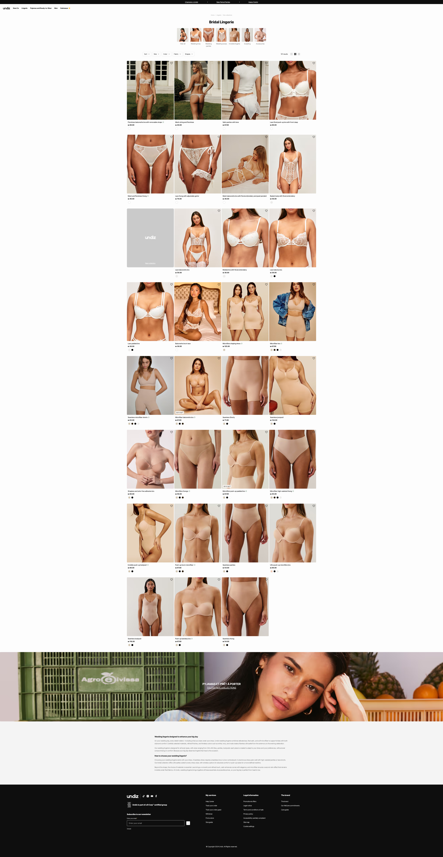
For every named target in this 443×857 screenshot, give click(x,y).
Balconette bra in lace (183, 343)
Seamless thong (228, 639)
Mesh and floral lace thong (137, 196)
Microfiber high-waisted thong (281, 491)
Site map (246, 822)
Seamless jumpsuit (277, 417)
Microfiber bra (275, 343)
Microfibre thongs (181, 491)
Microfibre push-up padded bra (234, 491)
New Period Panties (223, 2)
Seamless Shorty (229, 417)
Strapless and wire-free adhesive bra (141, 491)
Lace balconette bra (182, 270)
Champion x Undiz (191, 2)
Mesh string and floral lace (184, 122)
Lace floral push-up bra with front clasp (284, 122)
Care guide (285, 810)
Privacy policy (248, 814)
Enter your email (132, 818)
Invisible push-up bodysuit (137, 565)
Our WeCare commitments (290, 806)
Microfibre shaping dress (232, 343)
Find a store (210, 818)
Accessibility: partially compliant (254, 818)
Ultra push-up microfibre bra (280, 565)
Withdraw (209, 814)
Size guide (209, 822)
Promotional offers (249, 801)
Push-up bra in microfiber (184, 565)
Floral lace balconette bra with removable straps (145, 122)
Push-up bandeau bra (183, 639)
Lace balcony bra (276, 270)
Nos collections (227, 15)
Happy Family (253, 2)
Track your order (211, 806)
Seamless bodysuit (134, 639)
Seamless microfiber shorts (138, 417)
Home (212, 15)
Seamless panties (229, 565)
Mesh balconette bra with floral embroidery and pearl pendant (245, 196)
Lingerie (219, 15)
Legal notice (247, 806)
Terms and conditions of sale (253, 810)
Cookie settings (248, 826)
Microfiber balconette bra (184, 417)
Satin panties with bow (231, 122)
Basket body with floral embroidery (282, 196)
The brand (284, 801)
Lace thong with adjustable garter (187, 196)
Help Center (210, 801)
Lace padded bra (134, 343)
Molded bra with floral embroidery (235, 270)
